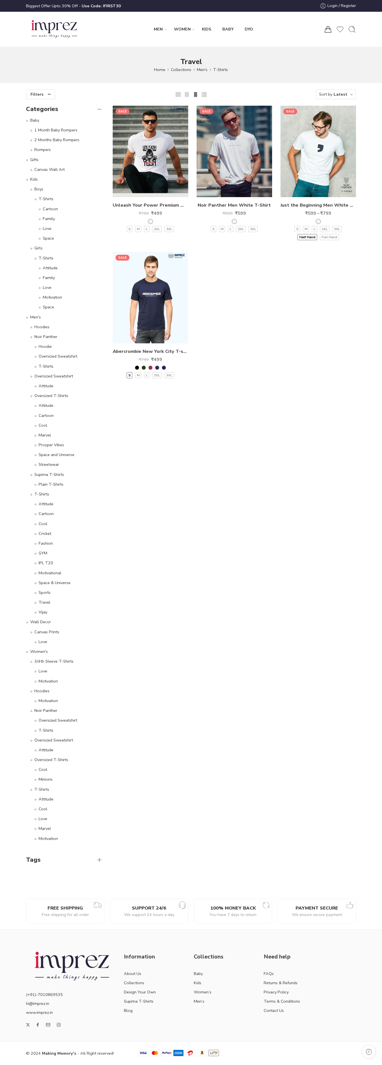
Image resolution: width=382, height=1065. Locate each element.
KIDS (206, 29)
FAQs (269, 973)
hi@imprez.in (37, 1003)
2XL (157, 229)
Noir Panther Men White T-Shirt (234, 205)
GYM (43, 553)
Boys (38, 189)
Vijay (43, 612)
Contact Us (274, 1010)
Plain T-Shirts (51, 484)
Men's (202, 69)
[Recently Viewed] (368, 1051)
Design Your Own (140, 992)
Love (47, 228)
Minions (46, 779)
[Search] (352, 29)
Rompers (42, 149)
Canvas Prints (46, 632)
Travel (44, 602)
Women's (39, 651)
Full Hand (329, 237)
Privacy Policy (276, 992)
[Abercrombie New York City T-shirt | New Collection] (150, 297)
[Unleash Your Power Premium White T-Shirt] (150, 151)
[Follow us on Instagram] (58, 1024)
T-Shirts (220, 69)
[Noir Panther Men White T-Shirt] (234, 151)
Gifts (34, 159)
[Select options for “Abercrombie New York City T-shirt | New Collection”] (139, 338)
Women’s (202, 992)
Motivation (52, 297)
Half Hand (307, 237)
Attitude (50, 268)
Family (49, 218)
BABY (228, 29)
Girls (38, 248)
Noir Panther (45, 336)
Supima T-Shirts (49, 474)
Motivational (50, 573)
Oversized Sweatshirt (58, 356)
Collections (181, 69)
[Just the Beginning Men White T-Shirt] (318, 151)
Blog (128, 1010)
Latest (340, 94)
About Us (132, 973)
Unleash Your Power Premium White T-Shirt (150, 205)
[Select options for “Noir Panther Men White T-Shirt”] (223, 191)
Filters (37, 94)
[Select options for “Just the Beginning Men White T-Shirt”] (307, 191)
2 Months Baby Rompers (56, 140)
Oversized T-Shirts (51, 395)
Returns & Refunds (281, 983)
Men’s (199, 1001)
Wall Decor (40, 622)
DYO (249, 29)
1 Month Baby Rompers (55, 130)
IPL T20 (46, 563)
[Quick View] (161, 191)
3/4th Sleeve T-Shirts (54, 661)
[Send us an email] (48, 1024)
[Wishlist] (150, 191)
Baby (34, 120)
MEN (158, 29)
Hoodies (41, 327)
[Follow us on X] (28, 1025)
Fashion (46, 543)
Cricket (45, 533)
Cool (43, 425)
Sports (45, 592)
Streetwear (49, 464)
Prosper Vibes (51, 445)
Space (48, 238)
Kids (34, 179)
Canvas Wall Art (49, 169)
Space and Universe (56, 454)
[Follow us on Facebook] (38, 1025)
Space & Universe (54, 582)
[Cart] (328, 29)
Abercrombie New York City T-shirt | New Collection (150, 351)
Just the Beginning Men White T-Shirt (318, 205)
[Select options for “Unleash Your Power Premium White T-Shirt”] (139, 191)
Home (159, 69)
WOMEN (182, 29)
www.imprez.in (39, 1012)
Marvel (45, 435)
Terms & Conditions (282, 1001)
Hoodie (45, 346)
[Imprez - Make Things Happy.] (54, 29)
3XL (169, 229)
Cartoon (50, 209)
